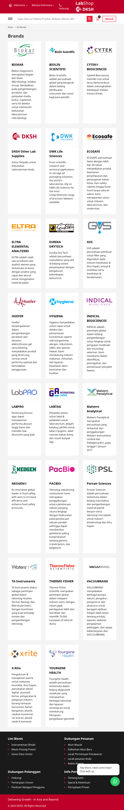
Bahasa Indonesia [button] (42, 5)
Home (10, 27)
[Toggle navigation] (11, 18)
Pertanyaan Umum (22, 782)
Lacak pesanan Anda (79, 758)
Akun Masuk (75, 744)
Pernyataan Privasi (78, 787)
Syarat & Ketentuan (79, 782)
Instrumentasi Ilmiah (23, 744)
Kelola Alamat (75, 763)
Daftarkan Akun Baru (80, 749)
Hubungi (16, 777)
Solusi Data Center (22, 754)
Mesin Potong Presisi (23, 749)
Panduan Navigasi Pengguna (27, 787)
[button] (18, 5)
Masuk (109, 19)
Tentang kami (75, 777)
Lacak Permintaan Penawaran (85, 754)
